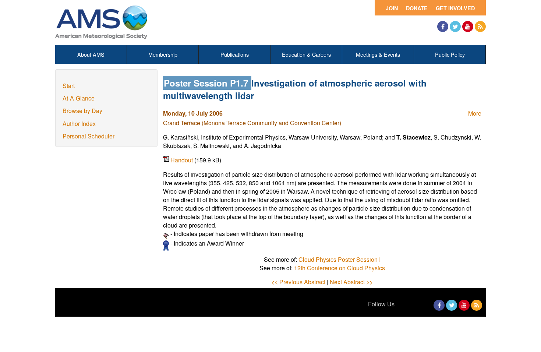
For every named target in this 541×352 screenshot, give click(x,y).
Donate (417, 8)
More (474, 113)
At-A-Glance (79, 98)
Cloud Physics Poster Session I (339, 259)
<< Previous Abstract (298, 282)
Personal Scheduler (88, 136)
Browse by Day (82, 110)
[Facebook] (442, 26)
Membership (162, 54)
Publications (234, 54)
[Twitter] (455, 26)
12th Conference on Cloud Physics (339, 268)
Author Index (79, 123)
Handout (182, 160)
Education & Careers (306, 54)
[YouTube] (467, 26)
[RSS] (480, 26)
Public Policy (450, 54)
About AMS (91, 54)
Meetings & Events (378, 54)
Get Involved (455, 8)
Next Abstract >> (351, 282)
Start (69, 85)
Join (392, 8)
